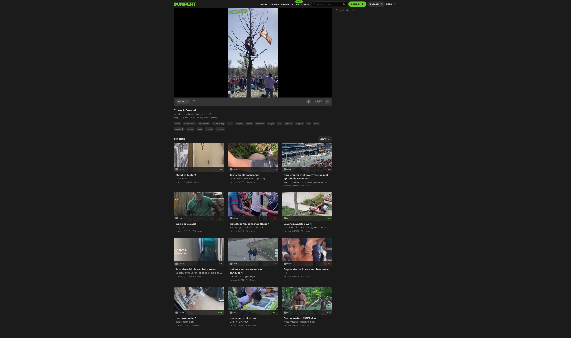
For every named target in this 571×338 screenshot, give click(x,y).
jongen (239, 123)
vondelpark (189, 123)
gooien (289, 123)
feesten (209, 129)
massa (190, 129)
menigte (220, 129)
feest (199, 129)
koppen (299, 123)
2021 (230, 123)
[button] (253, 53)
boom (249, 123)
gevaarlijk (179, 129)
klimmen (260, 123)
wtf (308, 123)
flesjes (271, 123)
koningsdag (218, 123)
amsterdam (204, 123)
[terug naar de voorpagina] (185, 4)
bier (279, 123)
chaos (177, 123)
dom (316, 123)
